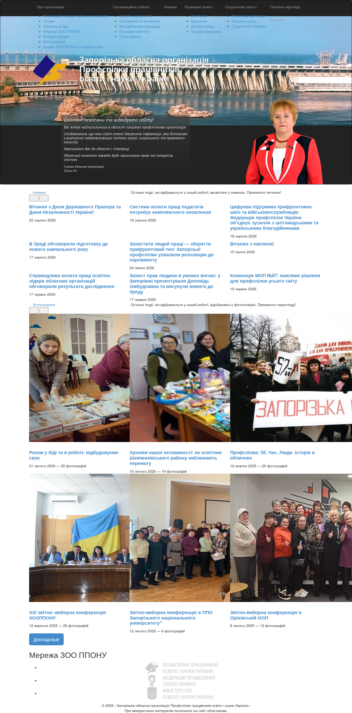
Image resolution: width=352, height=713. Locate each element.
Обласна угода (55, 26)
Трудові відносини (206, 31)
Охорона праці (244, 20)
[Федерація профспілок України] (181, 680)
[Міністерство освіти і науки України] (181, 693)
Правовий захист (199, 6)
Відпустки (199, 20)
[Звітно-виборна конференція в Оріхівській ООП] (232, 604)
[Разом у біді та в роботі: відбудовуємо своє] (31, 444)
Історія (49, 20)
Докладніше (46, 639)
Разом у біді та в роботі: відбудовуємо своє (73, 455)
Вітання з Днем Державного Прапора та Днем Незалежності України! (75, 209)
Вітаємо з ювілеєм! (252, 243)
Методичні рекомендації (139, 26)
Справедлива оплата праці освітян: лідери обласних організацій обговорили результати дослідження (71, 281)
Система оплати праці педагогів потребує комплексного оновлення (170, 209)
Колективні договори (249, 15)
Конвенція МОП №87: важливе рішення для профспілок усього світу (275, 278)
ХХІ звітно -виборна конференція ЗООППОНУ (67, 615)
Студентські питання (249, 26)
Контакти (277, 19)
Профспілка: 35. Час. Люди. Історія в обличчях (272, 455)
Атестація (199, 15)
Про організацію (50, 6)
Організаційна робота (131, 6)
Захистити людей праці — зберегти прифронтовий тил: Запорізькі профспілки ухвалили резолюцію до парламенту (172, 251)
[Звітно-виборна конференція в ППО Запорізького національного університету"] (132, 604)
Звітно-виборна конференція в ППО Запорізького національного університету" (171, 617)
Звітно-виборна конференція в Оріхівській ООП (265, 615)
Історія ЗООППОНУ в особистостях (73, 46)
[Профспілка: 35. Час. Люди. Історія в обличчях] (232, 444)
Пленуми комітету (134, 31)
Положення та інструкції (139, 20)
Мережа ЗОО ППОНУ (61, 31)
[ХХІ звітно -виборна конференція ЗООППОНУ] (31, 604)
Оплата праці (202, 26)
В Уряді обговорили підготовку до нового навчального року (68, 246)
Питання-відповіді (285, 6)
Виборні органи (56, 36)
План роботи (130, 36)
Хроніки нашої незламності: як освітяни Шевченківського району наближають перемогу (176, 457)
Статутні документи (135, 15)
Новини (170, 6)
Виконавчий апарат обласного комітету (76, 15)
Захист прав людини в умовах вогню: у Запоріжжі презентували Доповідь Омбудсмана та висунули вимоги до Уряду (175, 283)
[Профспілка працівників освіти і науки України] (181, 667)
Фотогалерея (54, 41)
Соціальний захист (241, 6)
